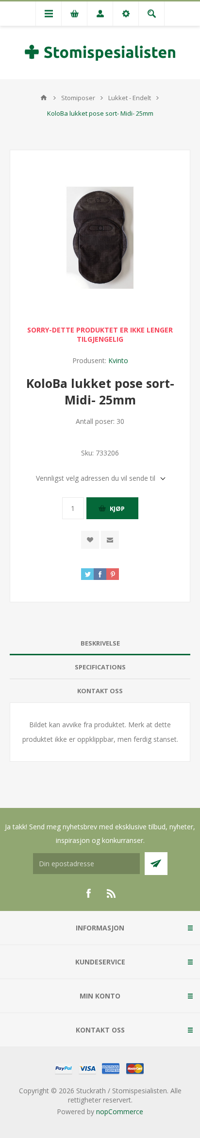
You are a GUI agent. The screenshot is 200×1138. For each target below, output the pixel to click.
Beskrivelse (100, 643)
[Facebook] (88, 893)
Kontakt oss (100, 690)
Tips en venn (110, 540)
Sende (156, 863)
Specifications (100, 667)
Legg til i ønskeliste (90, 540)
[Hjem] (44, 97)
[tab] (100, 643)
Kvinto (118, 360)
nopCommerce (119, 1111)
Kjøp (117, 508)
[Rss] (111, 893)
